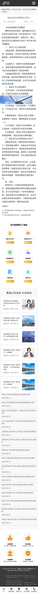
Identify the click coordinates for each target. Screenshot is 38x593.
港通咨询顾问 (6, 9)
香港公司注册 (14, 47)
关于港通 (27, 591)
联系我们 (34, 591)
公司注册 (16, 87)
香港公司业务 (16, 9)
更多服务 (11, 591)
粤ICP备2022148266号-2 (24, 570)
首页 (3, 591)
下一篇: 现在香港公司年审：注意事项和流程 (16, 215)
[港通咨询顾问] (6, 3)
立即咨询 (10, 242)
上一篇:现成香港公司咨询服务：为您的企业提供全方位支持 (18, 211)
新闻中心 (19, 591)
